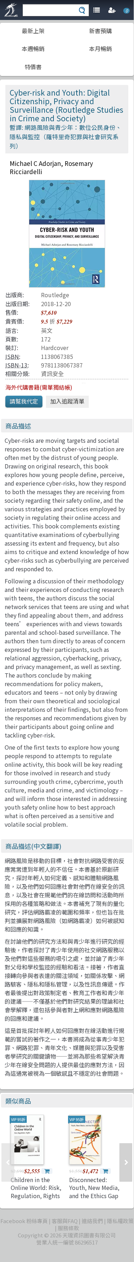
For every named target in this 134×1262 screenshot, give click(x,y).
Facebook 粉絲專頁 (24, 1221)
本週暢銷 (33, 48)
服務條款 (68, 1228)
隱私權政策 (120, 1221)
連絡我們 (92, 1221)
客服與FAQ (65, 1221)
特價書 (33, 66)
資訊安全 (52, 373)
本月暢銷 (100, 48)
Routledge (55, 294)
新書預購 (100, 30)
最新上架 (33, 30)
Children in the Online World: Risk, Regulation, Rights (36, 1187)
